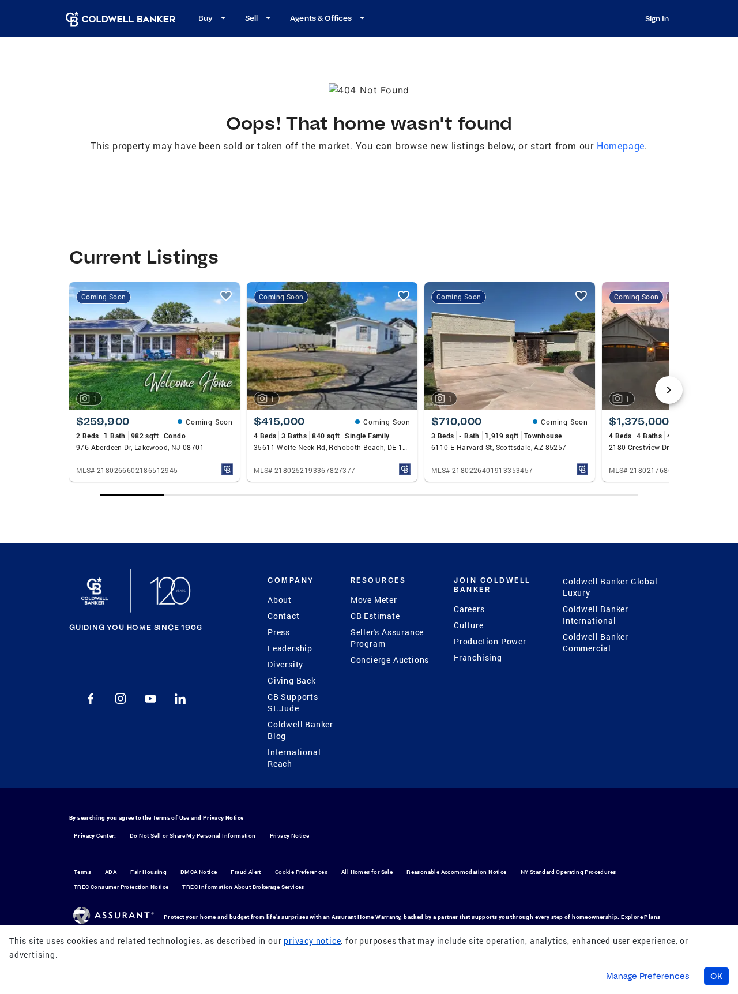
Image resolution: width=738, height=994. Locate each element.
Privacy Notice (223, 818)
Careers (469, 608)
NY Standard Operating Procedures (568, 872)
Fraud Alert (246, 872)
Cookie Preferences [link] (301, 872)
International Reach (294, 758)
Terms (82, 872)
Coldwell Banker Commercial (595, 642)
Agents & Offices (321, 17)
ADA (110, 872)
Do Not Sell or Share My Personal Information (193, 835)
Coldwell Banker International (595, 614)
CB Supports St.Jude (293, 702)
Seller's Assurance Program (387, 638)
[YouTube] (150, 698)
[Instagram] (120, 698)
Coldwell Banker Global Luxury (610, 587)
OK (716, 976)
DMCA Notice (198, 872)
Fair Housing (148, 872)
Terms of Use (171, 818)
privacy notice (312, 940)
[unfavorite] (226, 296)
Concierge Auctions (390, 659)
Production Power (490, 641)
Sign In (657, 18)
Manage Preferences (648, 976)
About (280, 599)
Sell (251, 17)
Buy (205, 17)
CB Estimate (375, 615)
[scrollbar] (369, 495)
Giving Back (292, 680)
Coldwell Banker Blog (300, 730)
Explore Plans (640, 917)
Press (279, 632)
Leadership (290, 648)
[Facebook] (90, 698)
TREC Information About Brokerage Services (243, 887)
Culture (469, 625)
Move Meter (374, 599)
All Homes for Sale (367, 872)
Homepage (621, 146)
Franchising (478, 657)
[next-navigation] (669, 390)
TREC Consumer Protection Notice (121, 887)
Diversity (285, 664)
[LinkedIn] (180, 698)
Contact (284, 615)
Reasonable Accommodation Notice (456, 872)
